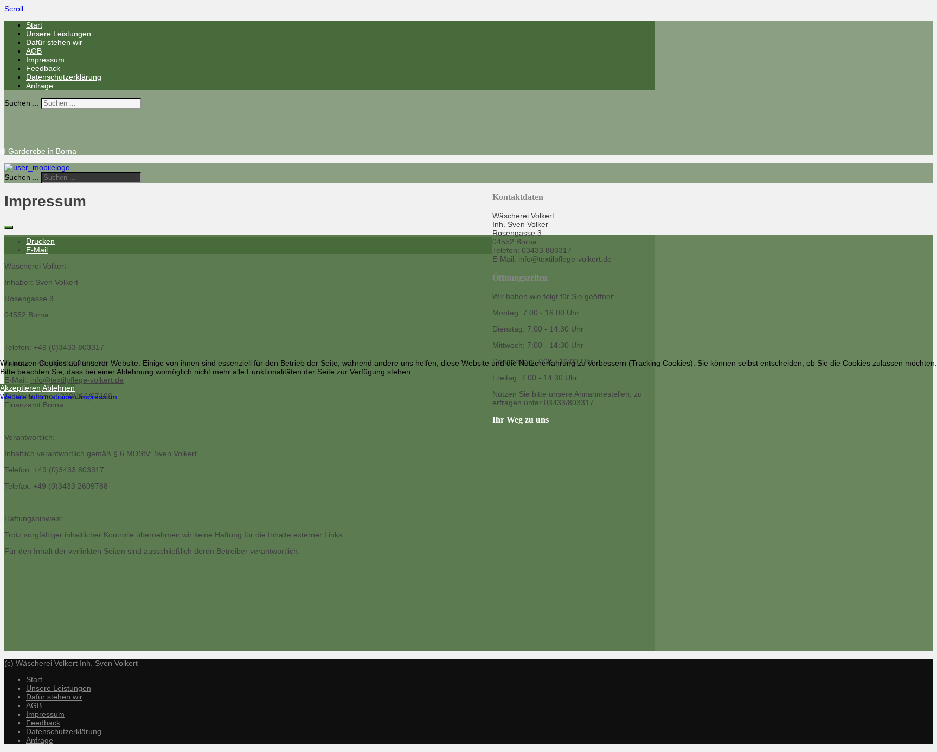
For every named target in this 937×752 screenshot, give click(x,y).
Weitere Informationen (38, 396)
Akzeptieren (20, 388)
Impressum (98, 396)
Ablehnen (58, 388)
